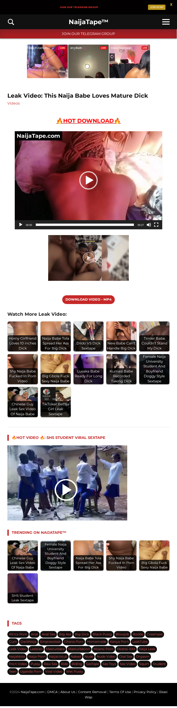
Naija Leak (147, 649)
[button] (88, 180)
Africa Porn (18, 634)
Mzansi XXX (126, 649)
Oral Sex (125, 656)
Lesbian (36, 649)
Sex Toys (109, 664)
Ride (64, 664)
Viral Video (53, 671)
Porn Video (18, 664)
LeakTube (140, 642)
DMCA (53, 692)
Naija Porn (37, 656)
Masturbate (55, 649)
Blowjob (122, 634)
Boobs (138, 634)
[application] (88, 180)
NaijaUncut (58, 656)
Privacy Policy (145, 692)
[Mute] (149, 224)
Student (159, 664)
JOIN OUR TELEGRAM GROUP (88, 33)
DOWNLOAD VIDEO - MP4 (88, 299)
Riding (77, 664)
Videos (13, 103)
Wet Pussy (74, 671)
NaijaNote (17, 656)
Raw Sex (50, 664)
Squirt (144, 664)
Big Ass (65, 634)
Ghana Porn (73, 642)
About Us (68, 692)
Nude (89, 656)
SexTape (92, 664)
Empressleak (50, 642)
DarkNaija (28, 642)
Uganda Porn (30, 671)
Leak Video (18, 649)
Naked (76, 656)
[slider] (85, 225)
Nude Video (106, 656)
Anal (34, 634)
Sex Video (128, 664)
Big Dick (82, 634)
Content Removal (91, 692)
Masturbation (79, 649)
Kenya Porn (119, 642)
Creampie (154, 634)
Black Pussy (102, 634)
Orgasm (142, 656)
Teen (12, 671)
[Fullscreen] (156, 224)
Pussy (35, 664)
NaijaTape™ (88, 22)
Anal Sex (48, 634)
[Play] (20, 224)
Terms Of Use (120, 692)
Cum (13, 642)
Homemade (96, 642)
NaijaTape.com (32, 692)
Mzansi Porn (103, 649)
